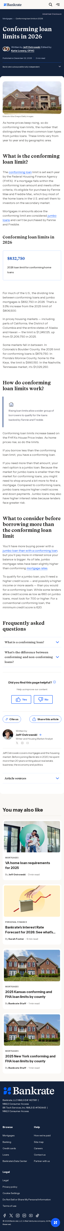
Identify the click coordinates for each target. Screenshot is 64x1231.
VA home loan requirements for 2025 (27, 865)
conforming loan (20, 172)
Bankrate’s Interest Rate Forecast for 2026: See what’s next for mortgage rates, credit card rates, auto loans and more (30, 934)
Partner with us (42, 1161)
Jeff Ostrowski (31, 47)
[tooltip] (54, 682)
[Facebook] (5, 1215)
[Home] (14, 4)
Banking (7, 1142)
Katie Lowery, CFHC (22, 50)
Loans (6, 1154)
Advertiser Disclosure (51, 14)
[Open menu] (57, 4)
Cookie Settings (11, 1193)
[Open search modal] (50, 4)
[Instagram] (18, 1215)
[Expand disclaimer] (59, 66)
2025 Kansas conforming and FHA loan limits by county (28, 994)
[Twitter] (11, 1215)
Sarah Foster (16, 938)
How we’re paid (42, 1135)
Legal (6, 1180)
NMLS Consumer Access (16, 1103)
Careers (38, 1148)
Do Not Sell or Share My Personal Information (27, 1199)
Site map (39, 1142)
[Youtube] (31, 1215)
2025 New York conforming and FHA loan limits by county (30, 1058)
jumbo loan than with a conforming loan (30, 550)
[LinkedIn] (24, 1215)
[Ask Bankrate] (55, 1222)
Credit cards (9, 1148)
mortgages (7, 18)
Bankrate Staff (17, 1003)
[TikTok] (37, 1215)
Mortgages (8, 1135)
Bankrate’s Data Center (15, 1161)
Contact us (39, 1154)
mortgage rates (37, 568)
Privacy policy (10, 1186)
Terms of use (9, 1205)
